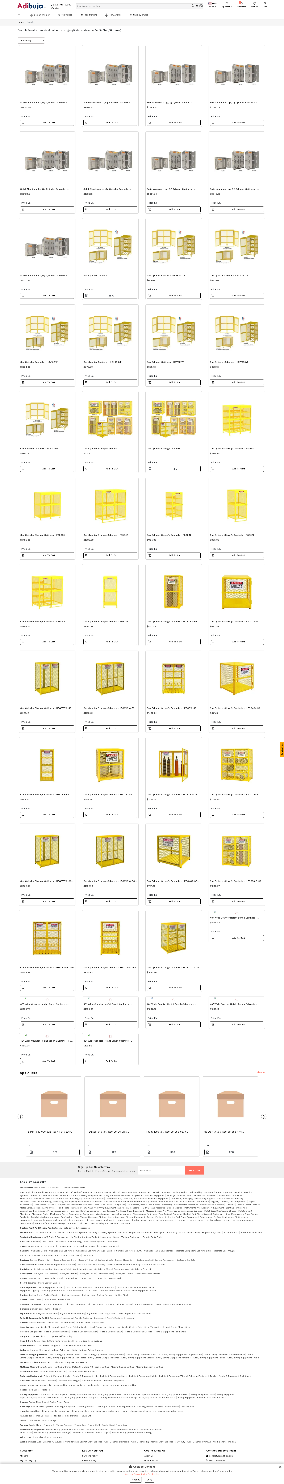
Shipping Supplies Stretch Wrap (112, 1411)
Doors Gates (50, 1299)
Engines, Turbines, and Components (229, 1201)
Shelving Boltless (86, 1406)
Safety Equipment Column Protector (157, 1397)
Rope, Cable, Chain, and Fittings (49, 1220)
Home (21, 22)
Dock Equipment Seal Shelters (132, 1287)
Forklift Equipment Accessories (57, 1318)
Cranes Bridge (71, 1278)
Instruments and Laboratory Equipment (204, 1208)
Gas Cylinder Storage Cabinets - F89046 (169, 535)
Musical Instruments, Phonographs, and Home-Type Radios (141, 1214)
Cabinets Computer (185, 1251)
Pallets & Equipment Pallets (143, 1376)
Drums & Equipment (30, 1304)
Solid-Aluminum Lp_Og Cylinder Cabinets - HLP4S (233, 103)
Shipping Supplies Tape (82, 1411)
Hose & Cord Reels (30, 1341)
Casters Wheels (105, 1260)
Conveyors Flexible (124, 1273)
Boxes (23, 1246)
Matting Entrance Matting (67, 1367)
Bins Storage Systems (94, 1241)
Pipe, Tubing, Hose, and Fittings (90, 1217)
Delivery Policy (89, 1460)
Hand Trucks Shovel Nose (177, 1327)
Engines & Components (140, 1232)
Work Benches (27, 1442)
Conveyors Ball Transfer (45, 1273)
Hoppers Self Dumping (61, 1336)
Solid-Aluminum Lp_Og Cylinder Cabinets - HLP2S (43, 276)
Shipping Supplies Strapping (55, 1411)
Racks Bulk (45, 1385)
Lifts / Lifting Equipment (33, 1354)
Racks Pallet (94, 1385)
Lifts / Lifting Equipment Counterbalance (224, 1354)
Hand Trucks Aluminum (46, 1327)
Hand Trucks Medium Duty (129, 1327)
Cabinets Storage (96, 1251)
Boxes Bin (94, 1246)
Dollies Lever (88, 1295)
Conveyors (25, 1273)
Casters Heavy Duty (124, 1260)
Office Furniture (28, 1371)
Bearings (171, 1195)
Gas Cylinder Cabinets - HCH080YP (102, 362)
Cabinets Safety (115, 1251)
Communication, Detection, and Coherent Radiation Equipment (137, 1198)
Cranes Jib (101, 1278)
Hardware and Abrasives (153, 1208)
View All (261, 1072)
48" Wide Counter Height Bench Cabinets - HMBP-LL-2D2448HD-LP (43, 1005)
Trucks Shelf (94, 1425)
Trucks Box (79, 1425)
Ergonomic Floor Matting (72, 1313)
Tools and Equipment (31, 1237)
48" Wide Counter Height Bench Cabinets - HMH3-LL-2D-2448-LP (233, 1005)
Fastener (122, 1232)
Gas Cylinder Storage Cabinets (100, 448)
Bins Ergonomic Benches (45, 1313)
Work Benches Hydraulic (199, 1442)
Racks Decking (60, 1385)
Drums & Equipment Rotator (177, 1304)
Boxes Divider (80, 1246)
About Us (148, 1456)
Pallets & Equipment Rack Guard (234, 1376)
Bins (22, 1241)
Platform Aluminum (91, 1380)
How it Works (151, 1460)
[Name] (193, 6)
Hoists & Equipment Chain (56, 1332)
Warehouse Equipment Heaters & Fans (65, 1429)
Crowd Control (28, 1283)
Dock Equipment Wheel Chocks (114, 1290)
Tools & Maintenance (251, 1232)
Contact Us (282, 749)
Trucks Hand (35, 1425)
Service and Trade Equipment (183, 1217)
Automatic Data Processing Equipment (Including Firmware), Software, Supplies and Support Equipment (112, 1195)
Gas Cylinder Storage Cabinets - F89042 (232, 448)
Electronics (26, 1187)
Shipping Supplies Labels (170, 1411)
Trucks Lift (48, 1425)
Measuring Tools (40, 1214)
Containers (26, 1269)
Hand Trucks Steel (153, 1327)
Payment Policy (89, 1456)
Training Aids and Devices (217, 1220)
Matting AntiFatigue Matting (95, 1367)
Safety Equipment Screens (175, 1394)
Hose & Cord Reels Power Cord (57, 1341)
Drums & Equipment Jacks (118, 1304)
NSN (22, 1192)
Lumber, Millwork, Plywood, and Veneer (48, 1211)
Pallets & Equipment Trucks (202, 1376)
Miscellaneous (102, 1214)
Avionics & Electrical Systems (72, 1232)
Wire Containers (54, 1437)
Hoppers (24, 1336)
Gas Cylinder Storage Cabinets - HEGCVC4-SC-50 (172, 882)
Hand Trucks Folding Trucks (73, 1327)
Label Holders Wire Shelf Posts (78, 1345)
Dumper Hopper (52, 1309)
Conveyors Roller (87, 1273)
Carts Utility (75, 1255)
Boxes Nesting (35, 1246)
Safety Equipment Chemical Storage (119, 1397)
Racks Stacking (128, 1385)
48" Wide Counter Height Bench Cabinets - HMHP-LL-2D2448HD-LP (106, 1005)
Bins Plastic (47, 1241)
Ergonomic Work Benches (138, 1313)
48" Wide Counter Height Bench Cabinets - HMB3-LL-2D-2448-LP (106, 1042)
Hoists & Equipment (30, 1332)
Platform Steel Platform (43, 1380)
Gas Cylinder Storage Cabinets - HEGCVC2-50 (108, 794)
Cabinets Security (133, 1251)
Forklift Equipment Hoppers (120, 1318)
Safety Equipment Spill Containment (141, 1394)
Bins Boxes (113, 1241)
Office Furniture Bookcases (52, 1371)
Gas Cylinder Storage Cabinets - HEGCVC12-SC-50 (46, 882)
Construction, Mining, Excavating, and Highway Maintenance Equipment (66, 1201)
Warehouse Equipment (32, 1429)
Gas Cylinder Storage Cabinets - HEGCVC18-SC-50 (109, 882)
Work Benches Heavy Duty (172, 1442)
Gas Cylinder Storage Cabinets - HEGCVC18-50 (108, 708)
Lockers (24, 1362)
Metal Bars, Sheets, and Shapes (220, 1211)
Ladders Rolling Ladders (91, 1350)
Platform (25, 1380)
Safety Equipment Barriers (83, 1394)
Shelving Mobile (145, 1406)
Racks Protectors (110, 1385)
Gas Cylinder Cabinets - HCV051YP (165, 362)
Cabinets (24, 1251)
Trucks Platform (64, 1425)
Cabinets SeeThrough (224, 1251)
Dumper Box (36, 1309)
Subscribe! (195, 1170)
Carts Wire (88, 1255)
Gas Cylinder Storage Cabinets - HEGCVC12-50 (45, 708)
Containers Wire (121, 1269)
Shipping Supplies (29, 1411)
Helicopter (159, 1232)
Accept (136, 1479)
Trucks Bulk (108, 1425)
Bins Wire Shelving (36, 1437)
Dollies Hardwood (71, 1295)
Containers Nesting (42, 1269)
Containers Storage (82, 1269)
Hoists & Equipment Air (110, 1332)
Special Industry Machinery (161, 1220)
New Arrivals (115, 15)
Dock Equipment (28, 1287)
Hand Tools (63, 1208)
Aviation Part (27, 1232)
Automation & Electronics (46, 1187)
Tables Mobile (36, 1416)
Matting (24, 1367)
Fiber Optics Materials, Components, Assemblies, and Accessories (66, 1204)
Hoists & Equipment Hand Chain (170, 1332)
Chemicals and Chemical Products (51, 1198)
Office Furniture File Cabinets (82, 1371)
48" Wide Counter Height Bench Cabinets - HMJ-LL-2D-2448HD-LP (47, 1042)
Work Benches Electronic (116, 1442)
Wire (22, 1437)
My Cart (24, 1456)
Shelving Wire (187, 1406)
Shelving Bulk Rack (106, 1406)
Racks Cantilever (77, 1385)
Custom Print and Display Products (38, 1228)
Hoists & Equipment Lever (84, 1332)
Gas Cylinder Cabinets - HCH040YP (166, 275)
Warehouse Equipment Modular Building (131, 1432)
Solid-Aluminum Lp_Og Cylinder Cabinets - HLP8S (170, 190)
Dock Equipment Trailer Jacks (82, 1290)
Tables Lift (85, 1416)
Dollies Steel (121, 1295)
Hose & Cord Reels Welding (88, 1341)
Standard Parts (231, 1232)
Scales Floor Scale (38, 1402)
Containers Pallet (62, 1269)
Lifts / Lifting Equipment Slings (103, 1358)
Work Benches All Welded (50, 1442)
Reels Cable (33, 1390)
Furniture (230, 1204)
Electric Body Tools (152, 1237)
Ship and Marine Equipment (80, 1220)
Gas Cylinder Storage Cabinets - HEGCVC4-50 (235, 708)
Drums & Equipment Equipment (58, 1304)
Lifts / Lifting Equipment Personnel (173, 1358)
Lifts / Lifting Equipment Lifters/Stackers (103, 1354)
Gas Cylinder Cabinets (95, 275)
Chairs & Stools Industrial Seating (123, 1264)
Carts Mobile (34, 1255)
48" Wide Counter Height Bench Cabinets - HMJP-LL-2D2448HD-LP (233, 918)
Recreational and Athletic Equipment (126, 1217)
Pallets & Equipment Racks (113, 1376)
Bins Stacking (75, 1241)
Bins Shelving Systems (42, 1406)
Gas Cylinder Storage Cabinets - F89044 (105, 535)
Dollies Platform (105, 1295)
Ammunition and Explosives (44, 1195)
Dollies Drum (35, 1295)
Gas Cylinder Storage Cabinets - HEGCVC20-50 (172, 794)
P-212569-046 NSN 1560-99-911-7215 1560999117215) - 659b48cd (107, 1133)
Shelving (24, 1406)
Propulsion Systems (212, 1232)
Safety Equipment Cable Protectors (45, 1397)
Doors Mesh (64, 1299)
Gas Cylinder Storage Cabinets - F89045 (232, 535)
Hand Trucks (26, 1327)
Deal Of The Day (42, 15)
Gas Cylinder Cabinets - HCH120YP (39, 448)
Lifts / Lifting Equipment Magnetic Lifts (182, 1354)
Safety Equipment (29, 1394)
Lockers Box (82, 1362)
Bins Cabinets (33, 1241)
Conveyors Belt (105, 1273)
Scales (23, 1402)
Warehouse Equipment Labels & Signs (91, 1432)
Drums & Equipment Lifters (147, 1304)
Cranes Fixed (114, 1278)
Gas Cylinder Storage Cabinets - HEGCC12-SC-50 (173, 967)
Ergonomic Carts (95, 1313)
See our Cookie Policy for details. (142, 1474)
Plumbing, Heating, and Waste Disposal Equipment (198, 1214)
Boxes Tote (65, 1246)
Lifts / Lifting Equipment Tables (209, 1358)
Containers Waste (103, 1269)
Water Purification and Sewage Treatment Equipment (61, 1223)
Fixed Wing (172, 1232)
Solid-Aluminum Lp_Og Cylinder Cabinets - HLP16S (233, 190)
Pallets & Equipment (31, 1376)
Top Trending (91, 15)
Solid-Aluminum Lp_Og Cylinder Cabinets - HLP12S (43, 190)
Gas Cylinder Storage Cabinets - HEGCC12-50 (171, 708)
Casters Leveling (145, 1260)
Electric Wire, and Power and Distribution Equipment (130, 1201)
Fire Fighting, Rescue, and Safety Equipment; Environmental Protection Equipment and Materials (175, 1204)
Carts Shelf (47, 1255)
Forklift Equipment (30, 1318)
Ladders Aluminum (39, 1350)
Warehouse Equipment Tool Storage (52, 1432)
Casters (24, 1260)
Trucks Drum (122, 1425)
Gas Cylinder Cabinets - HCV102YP (39, 362)
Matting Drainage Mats (41, 1367)
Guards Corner (83, 1322)
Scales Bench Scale (59, 1402)
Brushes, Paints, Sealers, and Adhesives (197, 1195)
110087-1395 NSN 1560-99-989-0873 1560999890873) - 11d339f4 (166, 1133)
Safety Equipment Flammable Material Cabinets (202, 1397)
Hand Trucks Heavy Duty (101, 1327)
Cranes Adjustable (53, 1278)
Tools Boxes (34, 1420)
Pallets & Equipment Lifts (85, 1376)
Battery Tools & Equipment (126, 1237)
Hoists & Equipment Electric (138, 1332)
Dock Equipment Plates (53, 1290)
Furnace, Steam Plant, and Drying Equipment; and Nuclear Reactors (105, 1208)
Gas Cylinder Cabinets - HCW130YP (229, 275)
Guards (23, 1322)
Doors (23, 1299)
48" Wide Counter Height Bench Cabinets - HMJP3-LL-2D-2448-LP (170, 1005)
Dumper (24, 1309)
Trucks (23, 1425)
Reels (23, 1390)
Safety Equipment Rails (109, 1394)
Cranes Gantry (86, 1278)
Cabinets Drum (204, 1251)
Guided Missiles (174, 1208)
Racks (23, 1385)
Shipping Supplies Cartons (143, 1411)
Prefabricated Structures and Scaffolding (51, 1217)
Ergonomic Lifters (114, 1313)
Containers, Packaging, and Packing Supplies (193, 1198)
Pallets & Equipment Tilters (173, 1376)
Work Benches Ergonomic (144, 1442)
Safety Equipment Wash (203, 1394)
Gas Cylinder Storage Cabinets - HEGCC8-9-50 (235, 881)
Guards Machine (37, 1322)
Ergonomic (25, 1313)
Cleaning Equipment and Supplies (87, 1198)
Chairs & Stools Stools (153, 1264)
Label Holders (27, 1345)
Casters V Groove (87, 1260)
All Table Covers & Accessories (74, 1228)
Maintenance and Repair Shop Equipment (123, 1211)
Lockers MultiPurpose (63, 1362)
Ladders (24, 1350)
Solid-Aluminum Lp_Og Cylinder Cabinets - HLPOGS (170, 103)
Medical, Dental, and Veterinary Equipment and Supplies (174, 1211)
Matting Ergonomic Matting (149, 1367)
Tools (23, 1420)
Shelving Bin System (65, 1406)
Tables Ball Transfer (68, 1416)
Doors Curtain (35, 1299)
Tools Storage (49, 1420)
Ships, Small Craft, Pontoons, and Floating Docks (121, 1220)
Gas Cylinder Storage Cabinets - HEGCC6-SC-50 (109, 967)
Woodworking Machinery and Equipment (110, 1223)
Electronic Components (73, 1187)
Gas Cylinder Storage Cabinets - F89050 (42, 535)
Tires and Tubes (195, 1220)
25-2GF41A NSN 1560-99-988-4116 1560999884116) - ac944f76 (223, 1133)
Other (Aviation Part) (189, 1232)
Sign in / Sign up (28, 1460)
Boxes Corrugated (110, 1246)
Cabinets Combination (75, 1251)
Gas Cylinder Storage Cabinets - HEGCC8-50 (44, 794)
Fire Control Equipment (113, 1204)
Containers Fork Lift (141, 1269)
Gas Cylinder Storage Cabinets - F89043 (42, 621)
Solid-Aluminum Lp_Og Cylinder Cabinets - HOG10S (106, 190)
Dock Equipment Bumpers (79, 1287)
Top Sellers (66, 15)
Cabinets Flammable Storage (158, 1251)
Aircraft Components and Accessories (131, 1192)
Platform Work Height (69, 1380)
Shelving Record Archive (167, 1406)
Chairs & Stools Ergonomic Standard (56, 1264)
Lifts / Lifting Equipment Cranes (64, 1354)
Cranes (23, 1278)
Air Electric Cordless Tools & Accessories (91, 1237)
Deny (149, 1479)
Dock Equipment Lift (104, 1287)
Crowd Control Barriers (48, 1283)
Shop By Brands (140, 15)
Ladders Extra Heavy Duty (64, 1350)
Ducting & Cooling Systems (102, 1232)
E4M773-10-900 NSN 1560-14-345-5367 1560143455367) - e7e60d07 (49, 1133)
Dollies (23, 1295)
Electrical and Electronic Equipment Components (184, 1201)
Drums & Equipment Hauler (89, 1304)
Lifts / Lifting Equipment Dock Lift (143, 1354)
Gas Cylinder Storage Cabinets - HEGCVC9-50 (172, 621)
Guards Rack (67, 1322)
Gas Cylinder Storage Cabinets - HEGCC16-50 (234, 794)
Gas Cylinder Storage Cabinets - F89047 (105, 621)
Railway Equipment (156, 1217)
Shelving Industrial (126, 1406)
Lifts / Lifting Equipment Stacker (137, 1358)
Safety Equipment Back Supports (82, 1397)
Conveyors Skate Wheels (147, 1273)
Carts (23, 1255)
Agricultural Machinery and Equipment (45, 1192)
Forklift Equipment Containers (90, 1318)
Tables (23, 1416)
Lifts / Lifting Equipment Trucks (243, 1358)
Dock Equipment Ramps (144, 1290)
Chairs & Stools (28, 1264)
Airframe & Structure (45, 1232)
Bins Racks (60, 1241)
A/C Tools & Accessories (56, 1237)
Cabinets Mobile (39, 1251)
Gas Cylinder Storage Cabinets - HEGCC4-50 (234, 621)
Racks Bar (33, 1385)
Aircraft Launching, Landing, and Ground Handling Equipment (183, 1192)
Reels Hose (47, 1390)
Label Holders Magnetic (48, 1345)
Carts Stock (61, 1255)
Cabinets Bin (55, 1251)
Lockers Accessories (40, 1362)
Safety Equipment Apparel (54, 1394)
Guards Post (53, 1322)
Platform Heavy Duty (113, 1380)
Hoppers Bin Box (39, 1336)
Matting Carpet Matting (122, 1367)
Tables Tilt (50, 1416)
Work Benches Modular (224, 1442)
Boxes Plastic (51, 1246)
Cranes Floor (35, 1278)
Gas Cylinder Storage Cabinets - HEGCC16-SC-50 (47, 967)
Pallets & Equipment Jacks (57, 1376)
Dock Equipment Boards (51, 1287)
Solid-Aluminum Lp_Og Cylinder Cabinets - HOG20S (43, 103)
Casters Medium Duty (40, 1260)
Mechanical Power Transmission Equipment (71, 1214)
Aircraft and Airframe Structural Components (88, 1192)
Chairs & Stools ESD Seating (91, 1264)
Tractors (181, 1220)
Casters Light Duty (186, 1260)
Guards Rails (98, 1322)
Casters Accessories (165, 1260)
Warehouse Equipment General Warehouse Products (112, 1429)
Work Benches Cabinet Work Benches (83, 1442)
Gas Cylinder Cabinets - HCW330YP (229, 362)
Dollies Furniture (52, 1295)
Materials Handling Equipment (85, 1211)
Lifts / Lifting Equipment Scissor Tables (66, 1358)
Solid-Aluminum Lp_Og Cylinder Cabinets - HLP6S (106, 103)
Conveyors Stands (68, 1273)
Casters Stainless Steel (64, 1260)
